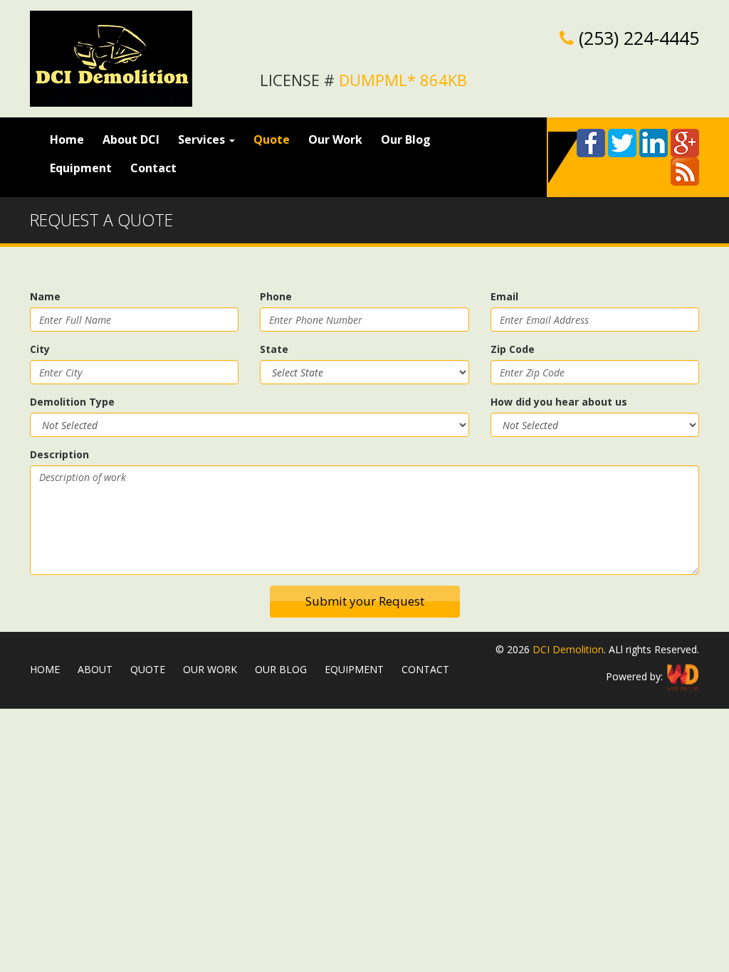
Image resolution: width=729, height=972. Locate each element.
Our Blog (406, 139)
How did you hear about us (559, 401)
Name (45, 296)
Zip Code (513, 349)
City (40, 349)
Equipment (81, 168)
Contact (153, 168)
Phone (276, 296)
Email (504, 296)
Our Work (335, 139)
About (95, 669)
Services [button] (203, 139)
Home (71, 139)
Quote (271, 139)
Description (59, 454)
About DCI (131, 139)
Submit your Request (364, 601)
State (274, 349)
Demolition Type (72, 401)
